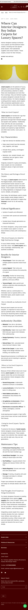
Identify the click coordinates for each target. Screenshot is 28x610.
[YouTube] (6, 572)
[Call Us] (19, 7)
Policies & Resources (8, 542)
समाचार (6, 12)
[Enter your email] (25, 587)
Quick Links (5, 537)
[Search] (23, 7)
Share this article (7, 56)
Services (4, 547)
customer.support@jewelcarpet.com (14, 568)
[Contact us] (25, 606)
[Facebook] (2, 59)
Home (2, 12)
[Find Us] (21, 7)
